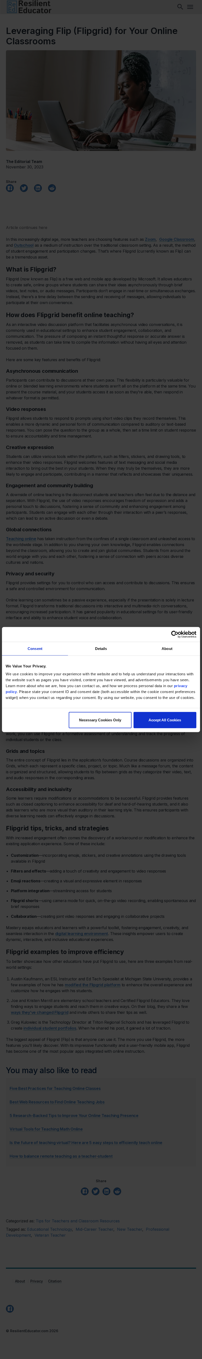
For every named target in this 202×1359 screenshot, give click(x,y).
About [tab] (167, 649)
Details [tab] (101, 649)
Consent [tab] (35, 649)
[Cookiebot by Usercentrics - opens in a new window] (174, 634)
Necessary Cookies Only (100, 720)
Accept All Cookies (165, 720)
